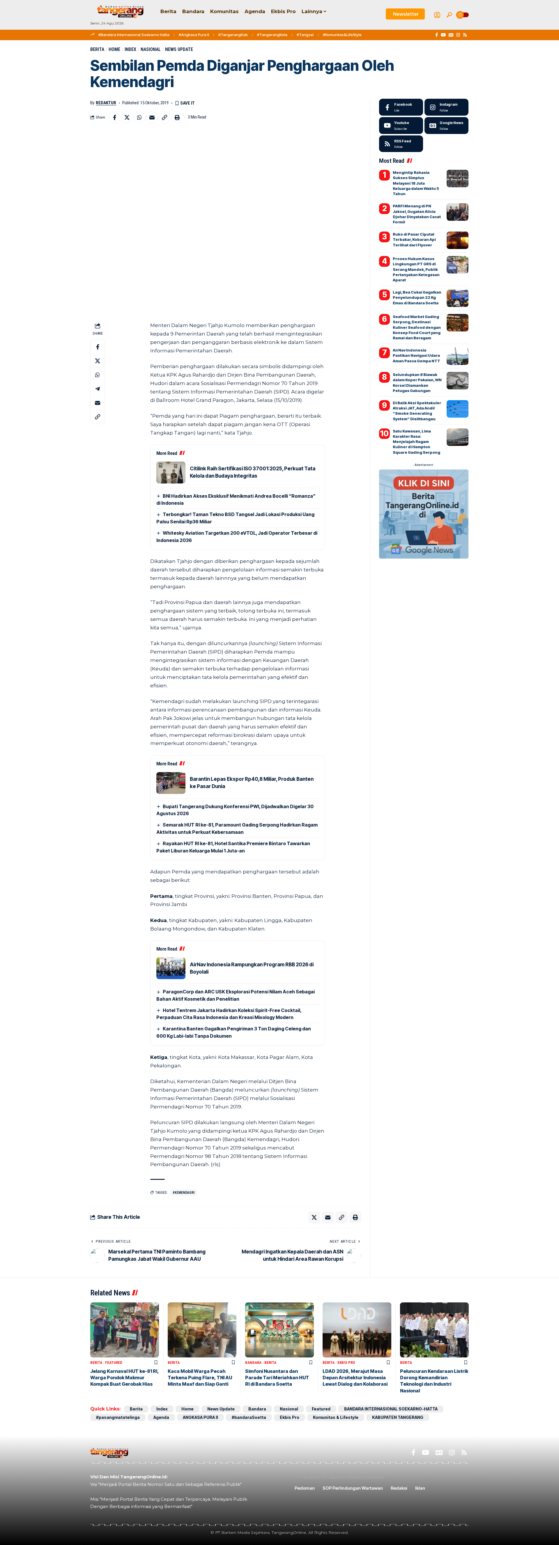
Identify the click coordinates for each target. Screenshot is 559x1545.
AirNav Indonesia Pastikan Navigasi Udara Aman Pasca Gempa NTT (416, 355)
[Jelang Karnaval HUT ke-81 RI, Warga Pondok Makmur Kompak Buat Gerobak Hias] (124, 1329)
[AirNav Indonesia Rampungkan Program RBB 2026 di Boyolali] (170, 968)
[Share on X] (127, 117)
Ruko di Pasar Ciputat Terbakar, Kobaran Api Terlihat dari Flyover (414, 239)
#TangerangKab (233, 34)
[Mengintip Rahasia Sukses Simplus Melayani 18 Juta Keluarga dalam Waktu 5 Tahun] (457, 178)
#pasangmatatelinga (118, 1417)
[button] (449, 15)
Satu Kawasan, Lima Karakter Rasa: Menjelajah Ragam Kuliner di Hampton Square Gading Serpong (416, 442)
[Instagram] (458, 35)
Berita (97, 49)
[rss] (401, 143)
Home (114, 49)
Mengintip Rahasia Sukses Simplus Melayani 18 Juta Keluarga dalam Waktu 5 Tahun (416, 183)
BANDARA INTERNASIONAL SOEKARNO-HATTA (391, 1408)
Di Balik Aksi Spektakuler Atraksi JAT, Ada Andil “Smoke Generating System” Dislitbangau (417, 410)
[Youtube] (401, 125)
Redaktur (106, 102)
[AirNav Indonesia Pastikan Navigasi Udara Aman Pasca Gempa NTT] (457, 356)
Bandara (253, 1362)
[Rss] (465, 35)
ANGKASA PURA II (200, 1417)
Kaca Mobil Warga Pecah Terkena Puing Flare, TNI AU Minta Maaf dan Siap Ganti (200, 1377)
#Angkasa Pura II (194, 34)
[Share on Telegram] (98, 389)
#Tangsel (305, 34)
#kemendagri (183, 1193)
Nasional (151, 49)
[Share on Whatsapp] (139, 117)
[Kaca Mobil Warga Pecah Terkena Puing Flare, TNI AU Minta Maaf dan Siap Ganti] (202, 1329)
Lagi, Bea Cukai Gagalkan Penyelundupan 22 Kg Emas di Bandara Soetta (417, 297)
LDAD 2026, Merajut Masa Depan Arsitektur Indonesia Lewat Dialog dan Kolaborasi (355, 1377)
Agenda (161, 1417)
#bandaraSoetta (249, 1417)
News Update (179, 49)
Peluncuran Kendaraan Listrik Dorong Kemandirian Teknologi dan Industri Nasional (434, 1381)
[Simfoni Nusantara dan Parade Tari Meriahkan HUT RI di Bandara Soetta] (279, 1329)
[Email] (152, 117)
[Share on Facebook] (114, 117)
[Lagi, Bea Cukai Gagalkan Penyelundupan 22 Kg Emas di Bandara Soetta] (457, 298)
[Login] (437, 15)
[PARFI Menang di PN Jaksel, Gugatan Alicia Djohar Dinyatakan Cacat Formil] (457, 212)
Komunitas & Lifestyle (335, 1417)
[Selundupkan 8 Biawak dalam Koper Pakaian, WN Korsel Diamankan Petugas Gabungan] (457, 380)
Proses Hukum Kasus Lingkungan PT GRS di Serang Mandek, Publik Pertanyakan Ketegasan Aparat (416, 269)
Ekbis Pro (346, 1362)
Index (130, 49)
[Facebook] (436, 35)
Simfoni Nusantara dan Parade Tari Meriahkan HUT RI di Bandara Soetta (277, 1377)
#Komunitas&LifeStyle (342, 34)
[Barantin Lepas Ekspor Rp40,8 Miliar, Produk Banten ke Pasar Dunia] (170, 783)
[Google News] (451, 35)
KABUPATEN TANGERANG (397, 1417)
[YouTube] (443, 35)
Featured (113, 1362)
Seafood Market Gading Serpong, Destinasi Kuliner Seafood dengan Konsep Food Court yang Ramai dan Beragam (417, 327)
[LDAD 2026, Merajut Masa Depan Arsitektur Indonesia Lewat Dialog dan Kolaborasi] (357, 1329)
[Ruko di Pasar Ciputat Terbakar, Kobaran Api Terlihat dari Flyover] (457, 240)
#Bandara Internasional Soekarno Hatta (133, 34)
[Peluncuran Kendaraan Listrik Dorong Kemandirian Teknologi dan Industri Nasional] (434, 1329)
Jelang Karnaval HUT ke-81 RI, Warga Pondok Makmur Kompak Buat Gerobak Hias (124, 1377)
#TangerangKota (272, 34)
